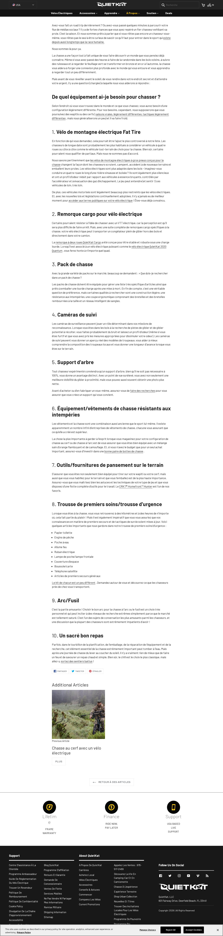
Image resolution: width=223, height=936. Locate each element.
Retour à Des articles (114, 782)
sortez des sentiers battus (76, 661)
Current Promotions (89, 904)
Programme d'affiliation (56, 870)
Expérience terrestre (125, 891)
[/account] (210, 4)
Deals (168, 13)
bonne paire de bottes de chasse (123, 451)
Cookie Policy (16, 906)
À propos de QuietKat (90, 865)
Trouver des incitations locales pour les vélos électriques (126, 910)
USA (18, 4)
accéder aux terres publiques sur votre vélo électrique (101, 200)
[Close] (217, 930)
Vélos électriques (61, 13)
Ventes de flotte (53, 888)
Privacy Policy (24, 932)
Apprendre (113, 13)
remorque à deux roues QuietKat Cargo (78, 242)
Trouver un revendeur (20, 887)
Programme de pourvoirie (127, 919)
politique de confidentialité (23, 901)
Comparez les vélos (90, 899)
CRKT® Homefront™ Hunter (135, 486)
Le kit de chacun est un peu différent (73, 582)
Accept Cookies (194, 929)
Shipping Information (55, 912)
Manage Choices (148, 929)
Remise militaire (52, 907)
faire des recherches (142, 390)
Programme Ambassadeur (23, 873)
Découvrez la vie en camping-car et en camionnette (125, 877)
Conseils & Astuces (89, 889)
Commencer (85, 894)
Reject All (170, 929)
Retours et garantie (54, 874)
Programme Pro (122, 923)
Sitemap (48, 917)
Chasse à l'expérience (126, 886)
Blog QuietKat (51, 865)
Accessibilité (16, 920)
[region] (111, 930)
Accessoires (90, 13)
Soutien (154, 13)
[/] (186, 888)
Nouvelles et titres (124, 901)
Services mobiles (53, 893)
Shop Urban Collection (125, 896)
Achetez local (86, 874)
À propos (134, 13)
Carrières (84, 870)
